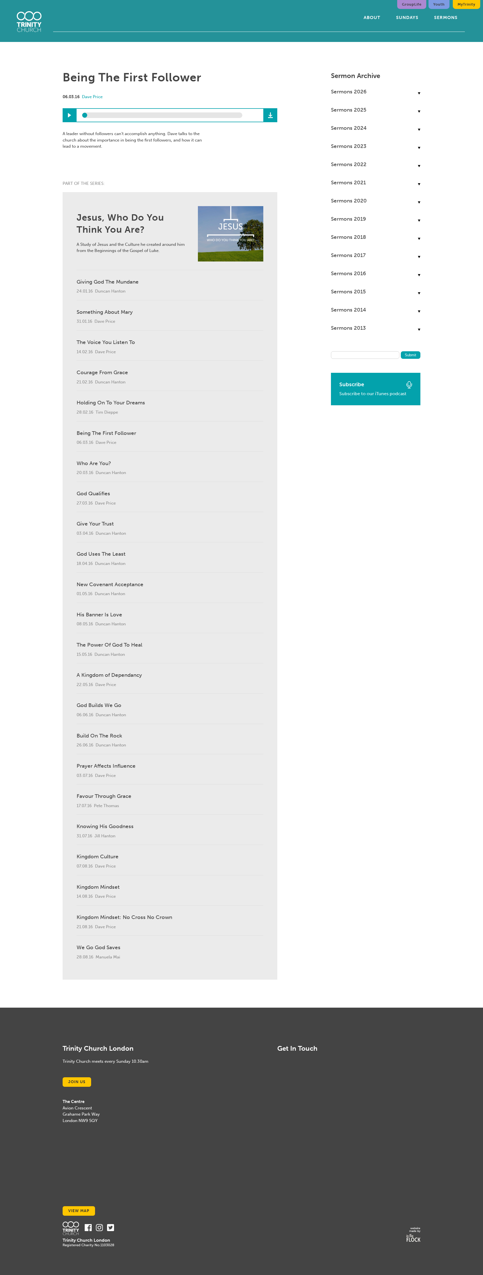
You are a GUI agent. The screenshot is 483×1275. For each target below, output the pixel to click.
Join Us (77, 1082)
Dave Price (92, 96)
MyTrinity (466, 4)
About (372, 17)
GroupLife (412, 4)
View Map (78, 1210)
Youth (439, 4)
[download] (270, 115)
